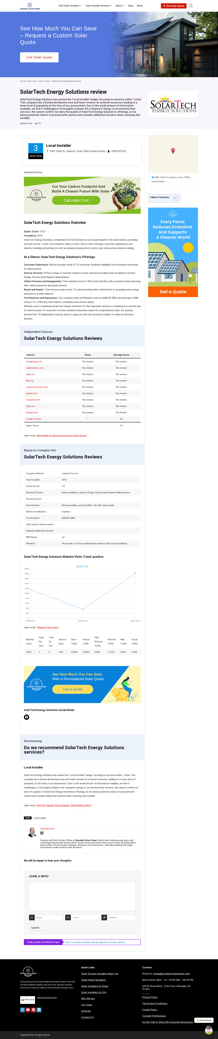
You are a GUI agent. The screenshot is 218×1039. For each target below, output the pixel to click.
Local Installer (40, 818)
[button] (173, 151)
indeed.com (31, 393)
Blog (130, 5)
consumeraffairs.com (37, 387)
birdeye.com (32, 412)
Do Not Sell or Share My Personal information (167, 1022)
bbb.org (29, 380)
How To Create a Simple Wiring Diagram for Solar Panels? (95, 942)
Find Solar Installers (69, 5)
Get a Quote (72, 689)
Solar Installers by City (93, 992)
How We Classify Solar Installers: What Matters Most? (64, 805)
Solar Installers (44, 81)
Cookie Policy (149, 1009)
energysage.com (34, 361)
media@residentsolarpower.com (171, 973)
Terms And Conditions (154, 1003)
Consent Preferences (154, 1015)
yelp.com (30, 374)
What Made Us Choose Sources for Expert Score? (62, 435)
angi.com (30, 406)
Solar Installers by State (94, 986)
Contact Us (87, 1017)
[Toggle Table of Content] (174, 198)
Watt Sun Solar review (47, 997)
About (119, 5)
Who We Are (88, 998)
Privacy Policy (149, 997)
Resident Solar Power (28, 81)
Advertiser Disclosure (33, 172)
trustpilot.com (33, 399)
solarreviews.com (34, 368)
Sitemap (86, 1011)
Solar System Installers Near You (99, 973)
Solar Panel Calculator (93, 979)
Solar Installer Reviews (97, 5)
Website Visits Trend (47, 627)
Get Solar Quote (175, 6)
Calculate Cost (76, 200)
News (140, 5)
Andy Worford (47, 828)
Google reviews (33, 419)
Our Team (86, 1004)
